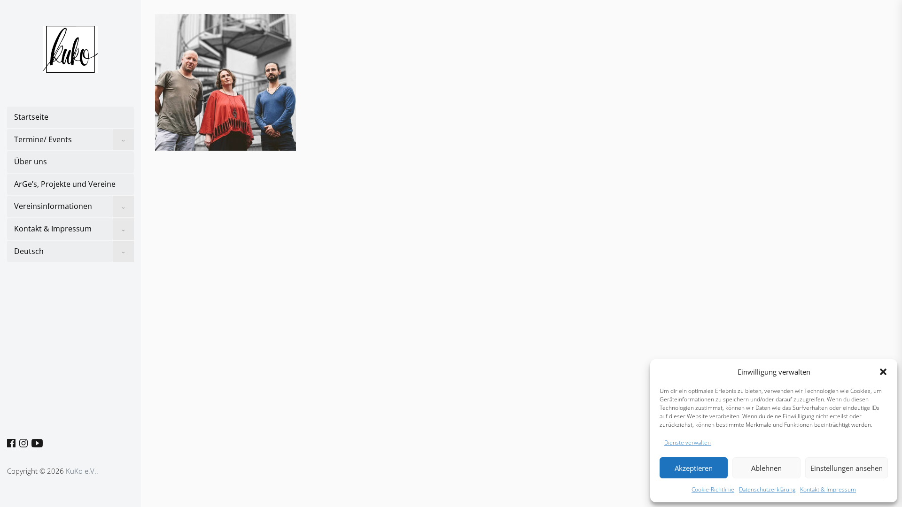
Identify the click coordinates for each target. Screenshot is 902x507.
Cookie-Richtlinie (713, 489)
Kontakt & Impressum (828, 489)
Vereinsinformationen (53, 206)
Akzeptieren (694, 468)
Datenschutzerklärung (767, 489)
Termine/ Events (43, 139)
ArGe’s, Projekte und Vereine (65, 184)
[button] (883, 371)
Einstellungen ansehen (846, 468)
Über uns (30, 161)
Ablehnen (766, 468)
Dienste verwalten (687, 442)
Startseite (31, 117)
